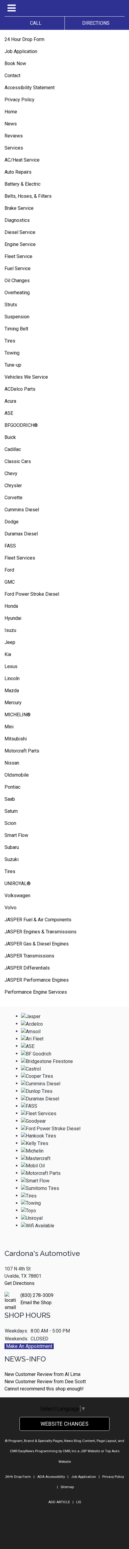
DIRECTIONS (95, 23)
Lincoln (12, 678)
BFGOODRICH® (21, 425)
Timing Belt (16, 329)
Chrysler (13, 485)
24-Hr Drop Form (18, 1477)
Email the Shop (36, 1302)
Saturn (11, 811)
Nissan (11, 763)
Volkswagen (17, 895)
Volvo (10, 907)
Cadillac (12, 449)
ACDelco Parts (19, 389)
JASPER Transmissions (29, 956)
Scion (10, 823)
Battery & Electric (22, 184)
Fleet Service (18, 256)
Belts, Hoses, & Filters (28, 196)
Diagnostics (17, 220)
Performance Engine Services (35, 992)
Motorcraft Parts (21, 751)
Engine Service (20, 244)
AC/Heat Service (22, 160)
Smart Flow (16, 835)
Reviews (13, 136)
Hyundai (12, 618)
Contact (12, 75)
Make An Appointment (29, 1346)
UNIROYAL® (17, 883)
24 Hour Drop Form (24, 39)
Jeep (9, 642)
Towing (12, 353)
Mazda (11, 690)
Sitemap (67, 1487)
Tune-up (12, 365)
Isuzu (10, 630)
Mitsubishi (15, 739)
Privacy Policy (19, 100)
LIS (78, 1502)
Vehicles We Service (26, 377)
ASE (8, 413)
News (10, 124)
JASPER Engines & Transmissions (40, 932)
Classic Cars (17, 461)
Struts (10, 305)
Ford (9, 570)
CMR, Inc (69, 1451)
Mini (9, 727)
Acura (10, 401)
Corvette (13, 497)
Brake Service (19, 208)
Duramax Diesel (21, 534)
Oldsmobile (16, 775)
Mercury (13, 702)
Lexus (10, 666)
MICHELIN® (17, 715)
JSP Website (90, 1451)
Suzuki (11, 859)
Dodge (11, 522)
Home (10, 112)
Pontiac (12, 787)
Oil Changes (17, 280)
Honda (11, 606)
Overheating (17, 292)
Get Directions (19, 1283)
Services (13, 148)
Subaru (11, 847)
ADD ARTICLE (59, 1502)
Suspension (16, 317)
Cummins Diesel (21, 510)
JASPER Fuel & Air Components (37, 920)
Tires (9, 341)
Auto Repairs (18, 172)
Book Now (15, 63)
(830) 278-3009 (36, 1295)
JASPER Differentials (27, 968)
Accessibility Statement (29, 87)
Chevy (10, 473)
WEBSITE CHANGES (64, 1424)
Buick (10, 437)
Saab (9, 799)
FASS (10, 546)
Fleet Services (19, 558)
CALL (34, 23)
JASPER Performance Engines (36, 980)
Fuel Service (17, 268)
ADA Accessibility (51, 1477)
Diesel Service (19, 232)
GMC (9, 582)
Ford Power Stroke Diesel (31, 594)
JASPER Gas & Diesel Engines (36, 944)
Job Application (20, 51)
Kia (7, 654)
